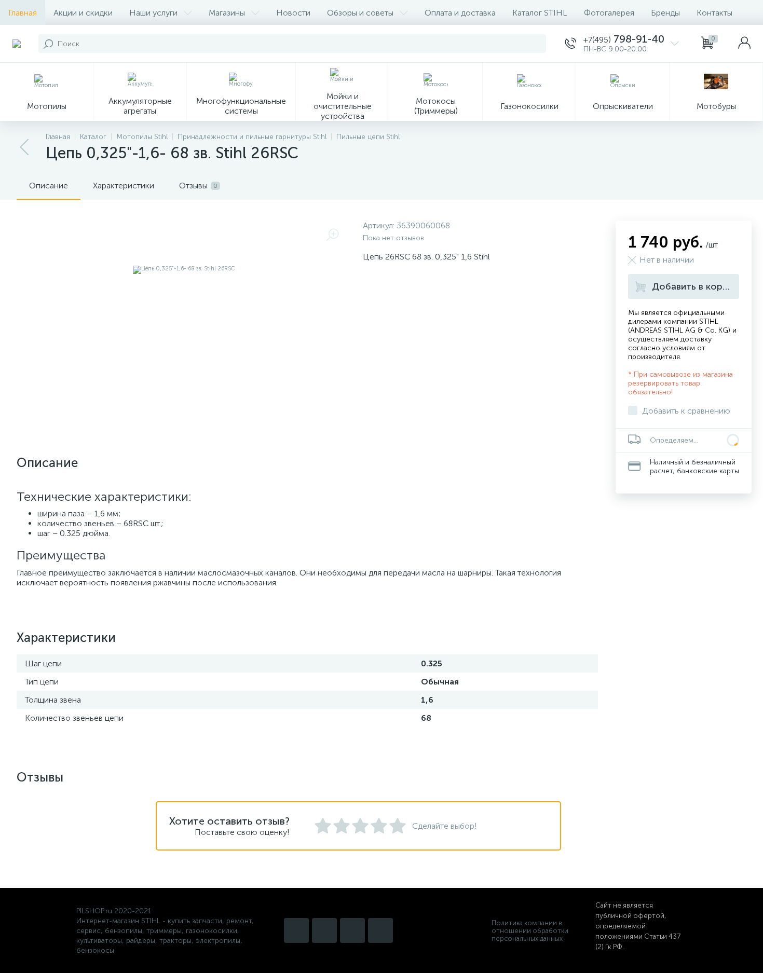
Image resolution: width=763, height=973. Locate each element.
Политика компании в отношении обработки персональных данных (530, 930)
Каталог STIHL (539, 13)
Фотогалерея (609, 13)
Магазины (227, 13)
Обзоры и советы (360, 13)
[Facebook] (380, 930)
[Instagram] (296, 930)
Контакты (714, 13)
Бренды (665, 13)
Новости (293, 13)
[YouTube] (324, 930)
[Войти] (744, 43)
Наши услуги (153, 13)
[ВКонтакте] (352, 930)
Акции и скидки (83, 13)
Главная (22, 13)
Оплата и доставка (460, 13)
